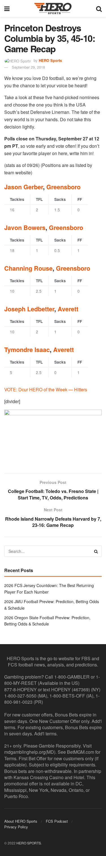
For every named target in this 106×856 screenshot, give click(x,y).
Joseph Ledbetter (29, 309)
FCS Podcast (57, 821)
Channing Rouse (28, 268)
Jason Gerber (23, 187)
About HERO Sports (20, 821)
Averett (68, 309)
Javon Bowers (25, 227)
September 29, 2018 (28, 67)
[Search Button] (99, 8)
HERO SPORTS (28, 842)
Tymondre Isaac (27, 349)
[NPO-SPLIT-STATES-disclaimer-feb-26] (53, 436)
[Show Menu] (7, 8)
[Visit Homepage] (53, 8)
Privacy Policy (16, 826)
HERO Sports (50, 60)
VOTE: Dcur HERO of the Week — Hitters (45, 389)
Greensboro (63, 187)
